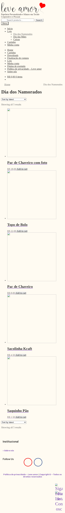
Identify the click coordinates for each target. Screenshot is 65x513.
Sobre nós (12, 71)
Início (10, 28)
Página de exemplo (16, 66)
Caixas (16, 39)
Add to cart (22, 169)
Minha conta (13, 45)
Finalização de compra (18, 58)
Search (39, 20)
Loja (9, 31)
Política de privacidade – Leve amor (24, 69)
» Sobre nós (8, 450)
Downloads (12, 55)
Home (10, 50)
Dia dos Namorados (22, 34)
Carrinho (11, 42)
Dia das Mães (19, 36)
